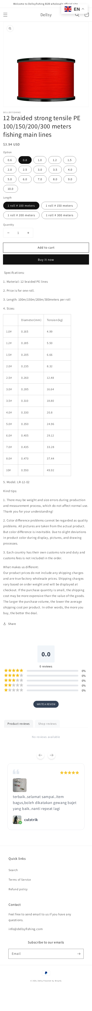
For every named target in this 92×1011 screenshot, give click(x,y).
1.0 (40, 160)
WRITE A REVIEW (46, 704)
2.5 (25, 169)
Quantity (8, 224)
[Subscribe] (78, 953)
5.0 (10, 179)
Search (13, 870)
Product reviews (18, 724)
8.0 (55, 179)
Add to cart (46, 247)
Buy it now (46, 260)
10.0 (10, 189)
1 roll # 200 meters (21, 215)
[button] (5, 14)
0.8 (25, 160)
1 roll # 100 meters (21, 205)
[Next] (51, 755)
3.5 (55, 169)
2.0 (10, 169)
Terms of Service (20, 879)
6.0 (25, 179)
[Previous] (40, 755)
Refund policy (18, 889)
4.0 (70, 169)
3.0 (40, 169)
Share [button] (12, 624)
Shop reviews (47, 724)
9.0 (70, 179)
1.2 (55, 160)
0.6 (10, 160)
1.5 (70, 160)
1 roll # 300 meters (59, 215)
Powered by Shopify (52, 980)
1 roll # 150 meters (59, 205)
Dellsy (40, 980)
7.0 (40, 179)
